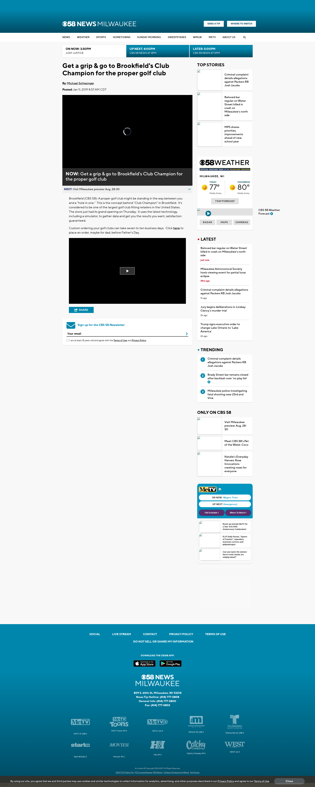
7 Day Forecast (225, 201)
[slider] (115, 165)
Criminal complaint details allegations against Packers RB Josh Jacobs (236, 80)
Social (94, 634)
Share (83, 310)
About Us (228, 37)
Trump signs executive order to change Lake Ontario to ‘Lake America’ (220, 327)
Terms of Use (120, 340)
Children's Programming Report (176, 772)
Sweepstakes (177, 37)
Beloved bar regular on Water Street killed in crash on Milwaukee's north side (236, 106)
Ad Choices (195, 772)
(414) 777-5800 (166, 701)
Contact (150, 634)
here (176, 228)
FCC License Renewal (143, 772)
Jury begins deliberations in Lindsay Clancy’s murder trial (223, 308)
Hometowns (121, 37)
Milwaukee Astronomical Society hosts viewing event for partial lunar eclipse (223, 272)
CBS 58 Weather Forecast (269, 212)
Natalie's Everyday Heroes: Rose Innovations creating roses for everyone (236, 464)
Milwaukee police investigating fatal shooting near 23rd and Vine (227, 394)
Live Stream (121, 634)
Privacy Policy (139, 340)
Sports (101, 37)
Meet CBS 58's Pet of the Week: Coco (236, 443)
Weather (83, 37)
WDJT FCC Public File (125, 772)
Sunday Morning (149, 37)
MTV (212, 37)
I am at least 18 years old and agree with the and (108, 340)
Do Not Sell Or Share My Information (163, 641)
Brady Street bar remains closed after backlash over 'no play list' (228, 376)
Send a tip (213, 23)
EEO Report (158, 772)
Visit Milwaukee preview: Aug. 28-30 (235, 425)
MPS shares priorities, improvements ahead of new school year (233, 134)
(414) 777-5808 (169, 697)
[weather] (204, 187)
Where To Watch (241, 23)
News (66, 37)
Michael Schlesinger (80, 83)
